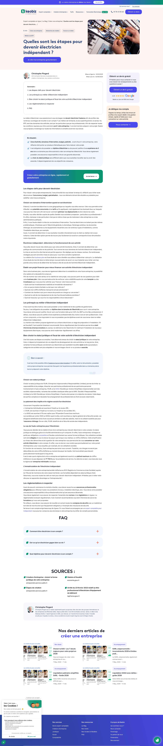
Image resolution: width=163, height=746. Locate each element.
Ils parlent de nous (117, 734)
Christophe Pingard (40, 73)
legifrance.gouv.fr (73, 596)
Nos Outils (85, 729)
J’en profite (98, 2)
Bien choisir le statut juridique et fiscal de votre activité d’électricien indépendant (59, 99)
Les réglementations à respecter (40, 104)
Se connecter (136, 6)
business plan (39, 257)
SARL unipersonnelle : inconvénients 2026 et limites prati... (124, 651)
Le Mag (84, 726)
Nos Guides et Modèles (89, 732)
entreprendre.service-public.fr (36, 583)
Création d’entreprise (59, 729)
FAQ (29, 108)
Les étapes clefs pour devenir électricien (43, 90)
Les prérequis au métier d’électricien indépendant (47, 95)
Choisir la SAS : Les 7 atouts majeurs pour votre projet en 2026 (64, 651)
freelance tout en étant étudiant (59, 363)
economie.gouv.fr (73, 580)
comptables (43, 435)
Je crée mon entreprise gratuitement (42, 60)
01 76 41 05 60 (118, 12)
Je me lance (90, 176)
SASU (57, 389)
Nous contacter (122, 125)
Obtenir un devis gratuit (123, 90)
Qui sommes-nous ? (125, 6)
